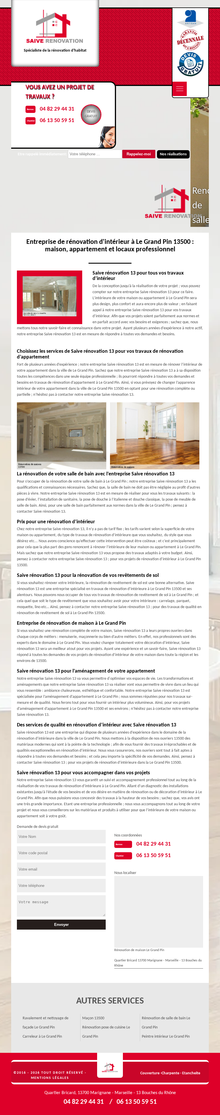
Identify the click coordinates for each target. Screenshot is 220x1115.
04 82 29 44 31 (153, 844)
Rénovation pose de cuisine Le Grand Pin (106, 1032)
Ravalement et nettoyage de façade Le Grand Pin (45, 1023)
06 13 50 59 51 (153, 856)
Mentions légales (50, 1078)
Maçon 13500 (93, 1018)
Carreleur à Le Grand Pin (42, 1036)
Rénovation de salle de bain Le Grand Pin (166, 1023)
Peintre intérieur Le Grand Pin (166, 1036)
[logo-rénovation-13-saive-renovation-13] (110, 1065)
